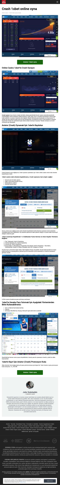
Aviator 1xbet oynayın (46, 426)
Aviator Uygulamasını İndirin (46, 424)
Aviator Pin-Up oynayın (9, 427)
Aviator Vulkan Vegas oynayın (14, 429)
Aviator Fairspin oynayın (22, 427)
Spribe (28, 472)
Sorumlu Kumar (41, 429)
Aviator (8, 424)
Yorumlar (13, 424)
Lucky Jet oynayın (23, 426)
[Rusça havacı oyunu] (46, 8)
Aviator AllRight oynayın (50, 427)
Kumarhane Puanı (21, 424)
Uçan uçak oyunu (12, 426)
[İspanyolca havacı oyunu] (50, 8)
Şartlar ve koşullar (34, 431)
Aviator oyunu (5, 12)
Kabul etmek (50, 480)
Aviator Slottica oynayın (36, 427)
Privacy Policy (22, 482)
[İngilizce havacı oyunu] (54, 8)
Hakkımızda (25, 431)
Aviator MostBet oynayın (29, 429)
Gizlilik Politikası (50, 429)
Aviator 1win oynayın (34, 426)
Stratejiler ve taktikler (32, 424)
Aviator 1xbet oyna (30, 62)
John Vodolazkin (30, 392)
